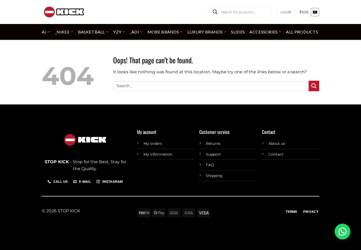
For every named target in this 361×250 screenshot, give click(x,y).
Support (213, 154)
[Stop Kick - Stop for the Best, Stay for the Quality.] (64, 12)
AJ (44, 31)
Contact (276, 154)
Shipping (214, 175)
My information (158, 154)
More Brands (163, 31)
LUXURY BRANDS (205, 31)
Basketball (91, 31)
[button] (286, 12)
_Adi (134, 31)
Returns (213, 143)
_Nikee (62, 31)
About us (277, 143)
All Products (302, 31)
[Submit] (314, 86)
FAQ (210, 164)
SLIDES (238, 31)
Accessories (263, 31)
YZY (117, 31)
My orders (153, 143)
